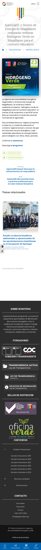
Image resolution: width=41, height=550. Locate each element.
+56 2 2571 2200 (20, 513)
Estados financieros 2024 (21, 472)
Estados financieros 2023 (21, 469)
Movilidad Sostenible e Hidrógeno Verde (13, 248)
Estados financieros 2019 (21, 456)
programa (18, 145)
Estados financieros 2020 (21, 459)
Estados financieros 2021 (21, 462)
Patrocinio (20, 507)
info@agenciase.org (20, 516)
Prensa (20, 510)
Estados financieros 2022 (21, 466)
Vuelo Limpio (24, 249)
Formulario (20, 503)
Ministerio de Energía (15, 158)
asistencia (18, 140)
